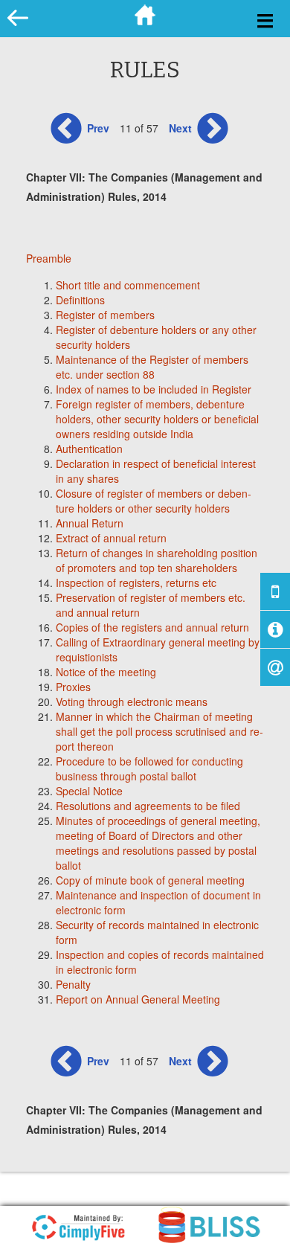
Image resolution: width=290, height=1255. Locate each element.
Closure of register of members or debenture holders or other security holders (153, 501)
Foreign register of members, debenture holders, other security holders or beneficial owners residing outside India (157, 419)
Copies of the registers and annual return (152, 627)
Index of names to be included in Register (153, 389)
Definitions (80, 299)
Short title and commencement (128, 284)
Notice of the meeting (106, 671)
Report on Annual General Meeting (138, 999)
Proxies (73, 686)
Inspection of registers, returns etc (136, 582)
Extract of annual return (111, 537)
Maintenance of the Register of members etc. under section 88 (152, 367)
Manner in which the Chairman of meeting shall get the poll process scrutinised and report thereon (159, 731)
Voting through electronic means (131, 701)
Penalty (73, 984)
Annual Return (89, 523)
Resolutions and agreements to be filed (148, 805)
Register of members (105, 314)
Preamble (48, 258)
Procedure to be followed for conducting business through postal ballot (149, 768)
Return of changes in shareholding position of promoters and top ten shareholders (156, 560)
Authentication (89, 448)
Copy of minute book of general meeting (150, 880)
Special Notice (89, 790)
